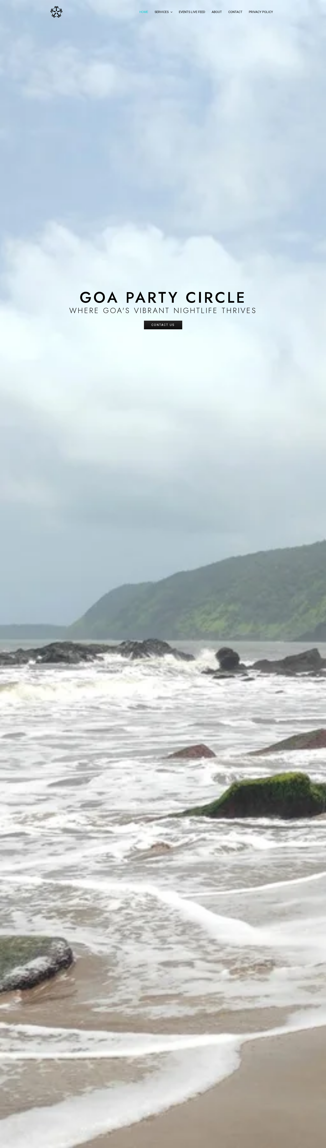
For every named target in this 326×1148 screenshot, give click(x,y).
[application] (170, 11)
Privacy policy (261, 12)
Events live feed (192, 12)
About (217, 12)
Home (143, 12)
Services (162, 12)
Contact (235, 12)
